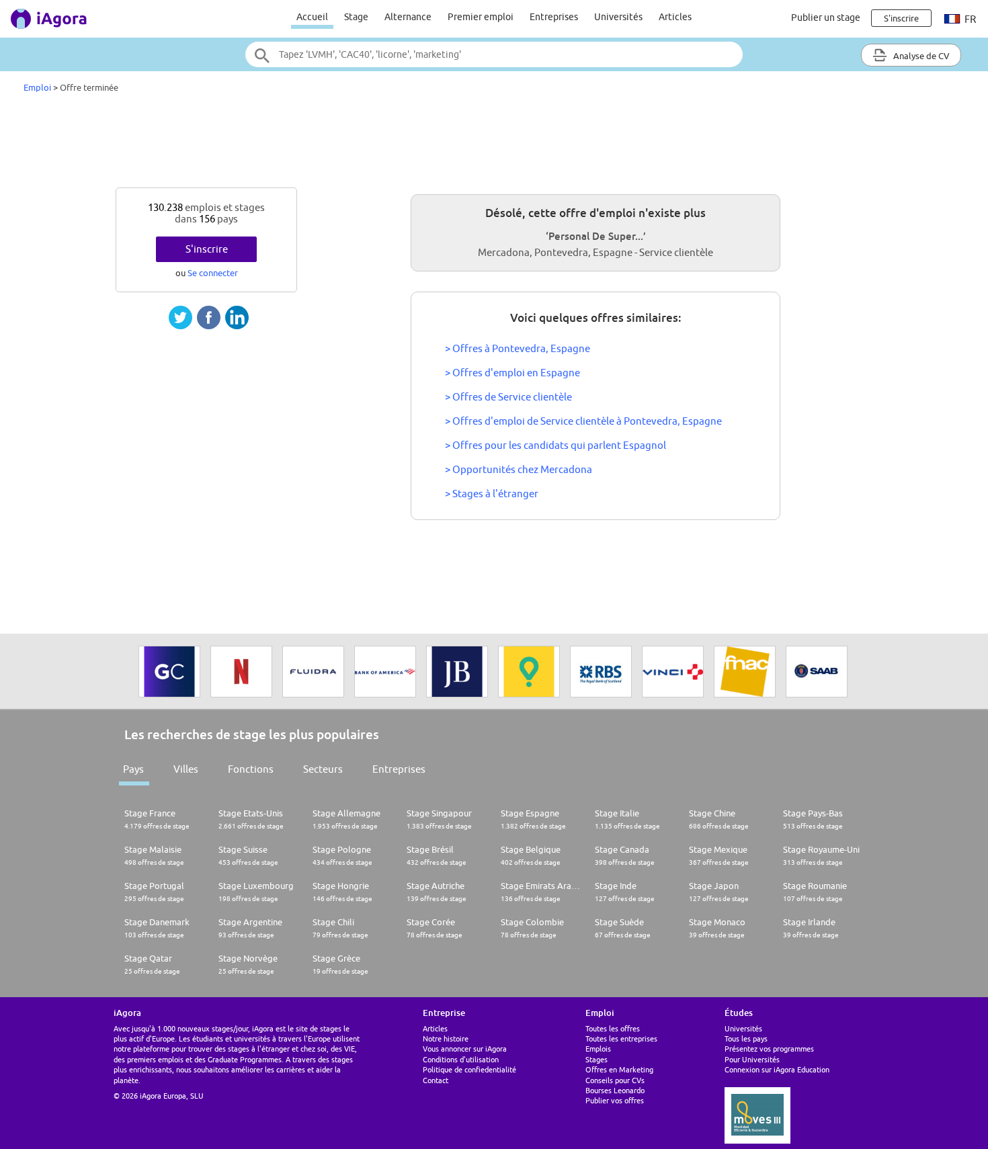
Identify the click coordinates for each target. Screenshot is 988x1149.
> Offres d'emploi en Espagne (512, 372)
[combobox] (494, 54)
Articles (675, 16)
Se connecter (213, 272)
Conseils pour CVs (615, 1080)
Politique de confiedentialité (469, 1069)
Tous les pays (746, 1038)
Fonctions (251, 769)
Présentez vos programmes (769, 1048)
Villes (185, 769)
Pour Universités (752, 1059)
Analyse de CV (920, 55)
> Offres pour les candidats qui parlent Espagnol (555, 445)
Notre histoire (445, 1038)
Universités (618, 16)
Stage (356, 16)
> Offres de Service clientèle (508, 396)
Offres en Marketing (619, 1069)
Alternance (407, 16)
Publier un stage (825, 17)
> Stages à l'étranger (491, 493)
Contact (435, 1080)
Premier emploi (480, 16)
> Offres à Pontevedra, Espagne (517, 348)
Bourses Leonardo (615, 1090)
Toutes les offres (612, 1028)
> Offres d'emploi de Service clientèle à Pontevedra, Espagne (583, 421)
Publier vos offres (614, 1100)
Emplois (598, 1048)
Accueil (312, 16)
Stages (596, 1059)
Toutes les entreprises (621, 1038)
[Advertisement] (494, 144)
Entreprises (554, 16)
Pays (133, 769)
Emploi (37, 87)
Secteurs (323, 769)
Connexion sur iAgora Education (777, 1069)
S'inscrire (207, 249)
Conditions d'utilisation (461, 1059)
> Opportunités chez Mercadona (518, 469)
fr (969, 19)
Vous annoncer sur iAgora (465, 1048)
